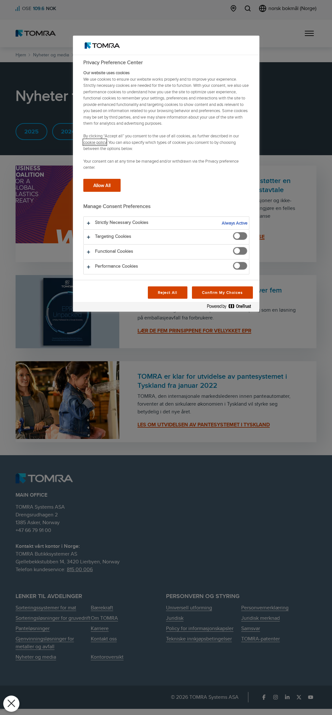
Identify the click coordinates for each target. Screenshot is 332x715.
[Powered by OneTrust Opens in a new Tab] (231, 308)
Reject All (168, 292)
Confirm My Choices (222, 292)
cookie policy (94, 142)
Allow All (102, 185)
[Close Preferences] (11, 704)
